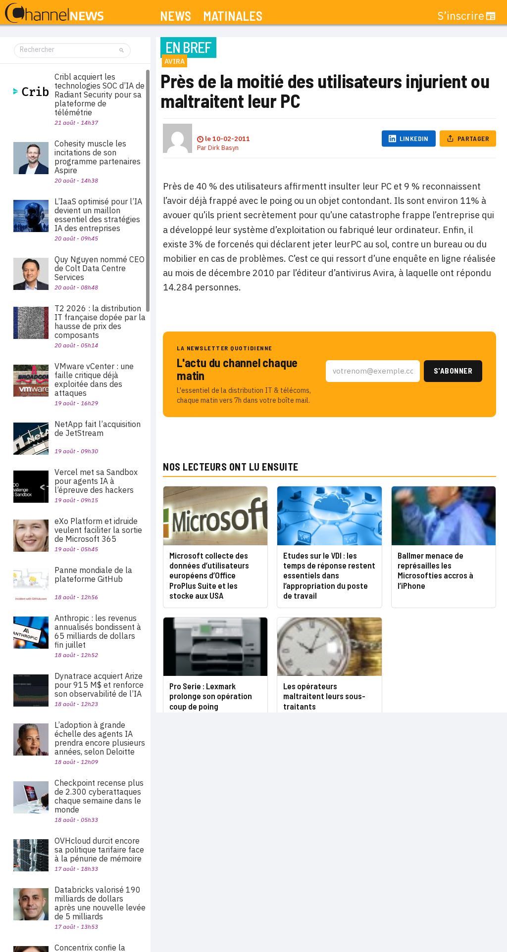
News (175, 16)
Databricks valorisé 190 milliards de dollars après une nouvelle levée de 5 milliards (100, 903)
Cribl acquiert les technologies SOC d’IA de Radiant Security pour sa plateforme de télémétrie (99, 94)
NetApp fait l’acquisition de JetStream (97, 428)
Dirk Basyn (223, 147)
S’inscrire (461, 16)
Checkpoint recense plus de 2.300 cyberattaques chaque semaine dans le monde (99, 796)
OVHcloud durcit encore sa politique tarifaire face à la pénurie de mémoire (99, 849)
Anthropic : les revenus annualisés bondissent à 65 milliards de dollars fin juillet (97, 631)
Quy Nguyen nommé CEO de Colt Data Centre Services (99, 268)
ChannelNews (54, 13)
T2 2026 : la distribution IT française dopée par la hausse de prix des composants (100, 321)
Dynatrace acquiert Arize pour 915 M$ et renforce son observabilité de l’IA (99, 685)
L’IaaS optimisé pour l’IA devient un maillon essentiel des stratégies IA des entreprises (98, 214)
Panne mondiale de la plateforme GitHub (93, 574)
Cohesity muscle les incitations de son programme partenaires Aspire (97, 157)
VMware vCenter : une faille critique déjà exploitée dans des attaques (94, 379)
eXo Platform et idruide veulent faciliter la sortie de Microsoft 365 (98, 530)
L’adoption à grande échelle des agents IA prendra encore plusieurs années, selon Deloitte (99, 738)
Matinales (232, 16)
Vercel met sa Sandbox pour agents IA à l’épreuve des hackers (96, 481)
